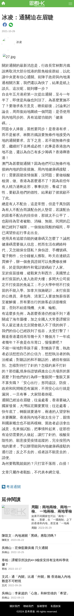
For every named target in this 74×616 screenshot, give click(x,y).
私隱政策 (56, 606)
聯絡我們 (28, 606)
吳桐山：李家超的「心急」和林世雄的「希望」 (36, 593)
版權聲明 (42, 606)
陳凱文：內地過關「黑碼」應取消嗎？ (29, 535)
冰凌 (19, 42)
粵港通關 (13, 487)
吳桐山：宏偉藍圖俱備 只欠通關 (25, 548)
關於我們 (15, 606)
